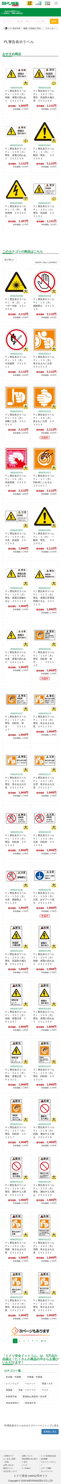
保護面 (9, 1390)
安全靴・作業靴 (13, 1377)
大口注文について (10, 1471)
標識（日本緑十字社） (32, 28)
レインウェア (12, 1383)
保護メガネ (47, 1383)
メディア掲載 (46, 1468)
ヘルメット (30, 1383)
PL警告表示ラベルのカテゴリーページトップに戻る (31, 1425)
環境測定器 (30, 1403)
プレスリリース (47, 1471)
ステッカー (50, 28)
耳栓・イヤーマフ (27, 1390)
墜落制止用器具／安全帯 (35, 1396)
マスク (45, 1390)
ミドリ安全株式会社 (48, 1456)
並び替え (8, 259)
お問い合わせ (8, 1465)
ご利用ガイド (8, 1456)
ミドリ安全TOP (13, 28)
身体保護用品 (12, 1403)
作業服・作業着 (34, 1377)
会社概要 (44, 1459)
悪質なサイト (8, 1468)
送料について (27, 1456)
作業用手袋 (11, 1396)
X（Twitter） (27, 1468)
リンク (24, 1465)
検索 (54, 21)
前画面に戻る (50, 1431)
